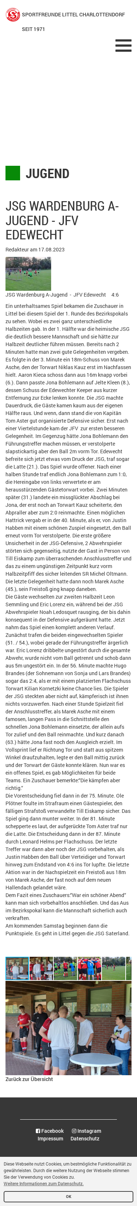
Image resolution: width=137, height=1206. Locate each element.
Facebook (52, 1130)
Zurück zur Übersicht (29, 1079)
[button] (42, 968)
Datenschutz (85, 1138)
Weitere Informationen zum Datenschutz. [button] (44, 1183)
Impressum (50, 1138)
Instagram (88, 1130)
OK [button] (68, 1196)
